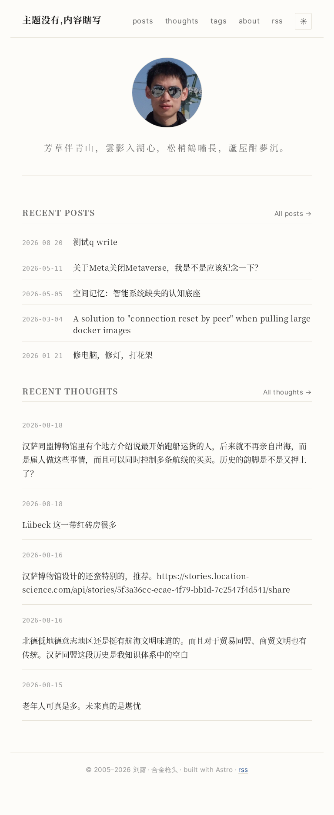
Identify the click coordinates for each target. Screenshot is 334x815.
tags (218, 21)
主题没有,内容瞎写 (61, 19)
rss (277, 21)
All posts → (293, 213)
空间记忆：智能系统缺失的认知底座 (137, 292)
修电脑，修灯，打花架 (113, 354)
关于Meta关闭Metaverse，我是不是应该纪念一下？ (167, 267)
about (249, 21)
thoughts (182, 21)
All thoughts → (287, 392)
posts (143, 21)
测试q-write (95, 241)
